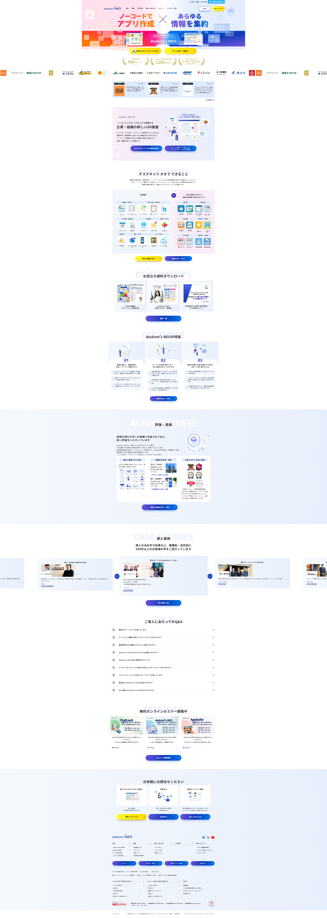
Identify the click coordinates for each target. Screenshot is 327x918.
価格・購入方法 (150, 8)
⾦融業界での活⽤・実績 (160, 489)
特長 (127, 8)
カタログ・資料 (172, 8)
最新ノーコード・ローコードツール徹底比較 (123, 875)
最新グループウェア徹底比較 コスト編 (146, 875)
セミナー (161, 8)
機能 (133, 8)
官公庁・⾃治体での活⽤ (160, 475)
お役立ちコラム (155, 871)
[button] (117, 576)
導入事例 (140, 8)
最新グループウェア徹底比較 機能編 (168, 875)
